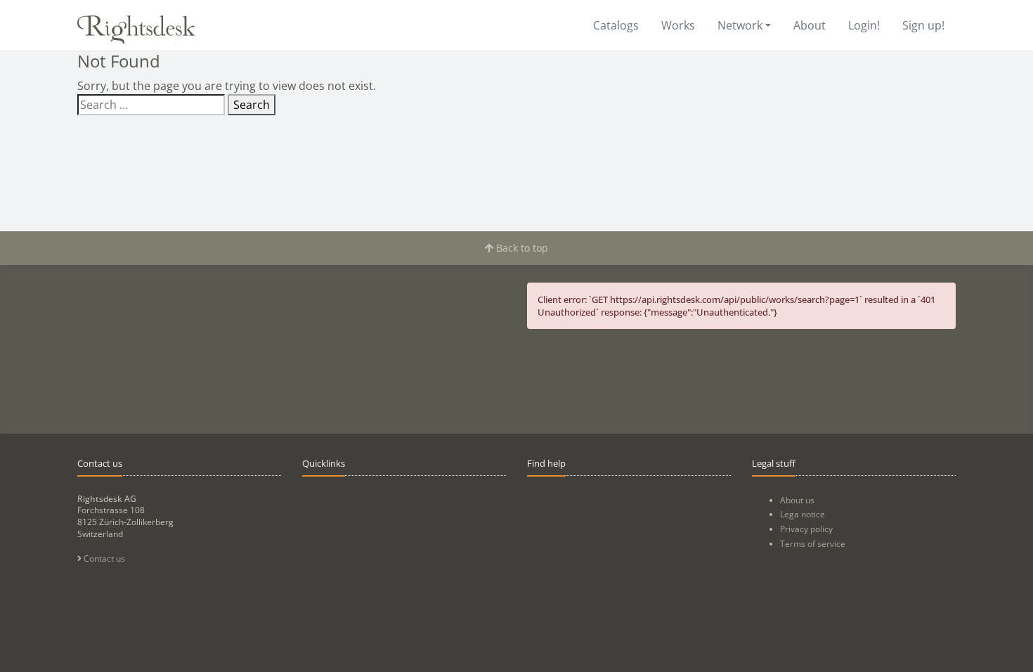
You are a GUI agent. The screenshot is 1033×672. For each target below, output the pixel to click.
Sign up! (923, 25)
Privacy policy (806, 529)
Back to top (520, 247)
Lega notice (802, 514)
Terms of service (812, 544)
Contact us (103, 558)
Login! (864, 25)
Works (678, 25)
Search (251, 104)
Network (739, 25)
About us (797, 500)
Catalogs (616, 25)
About (809, 25)
